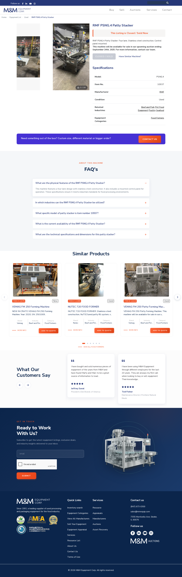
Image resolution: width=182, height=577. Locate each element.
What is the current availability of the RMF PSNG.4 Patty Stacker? (70, 223)
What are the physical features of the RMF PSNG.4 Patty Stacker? (70, 183)
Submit (26, 475)
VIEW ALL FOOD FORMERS (93, 347)
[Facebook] (22, 3)
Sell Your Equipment (76, 524)
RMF (161, 91)
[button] (86, 57)
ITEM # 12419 (130, 301)
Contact (167, 9)
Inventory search (75, 507)
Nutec (75, 323)
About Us (71, 546)
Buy (111, 9)
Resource (97, 507)
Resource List (73, 540)
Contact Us (72, 551)
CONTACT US (150, 139)
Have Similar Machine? (130, 56)
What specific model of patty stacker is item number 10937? (66, 213)
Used (26, 17)
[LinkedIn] (26, 3)
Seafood (160, 110)
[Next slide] (177, 297)
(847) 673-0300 (138, 506)
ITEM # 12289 (74, 301)
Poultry (152, 110)
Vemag (20, 323)
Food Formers (157, 118)
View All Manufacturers (78, 518)
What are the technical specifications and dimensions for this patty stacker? (75, 234)
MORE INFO (21, 330)
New (55, 301)
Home (4, 17)
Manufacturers (99, 518)
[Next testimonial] (28, 385)
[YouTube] (30, 3)
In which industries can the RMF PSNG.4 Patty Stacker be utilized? (70, 202)
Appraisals (98, 513)
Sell (122, 9)
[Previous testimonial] (20, 385)
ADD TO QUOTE (48, 331)
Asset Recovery (100, 529)
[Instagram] (34, 3)
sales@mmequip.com (140, 511)
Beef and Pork (148, 107)
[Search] (170, 2)
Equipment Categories (77, 513)
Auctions (135, 9)
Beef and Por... (35, 323)
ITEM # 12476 (19, 301)
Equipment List (15, 17)
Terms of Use (73, 557)
